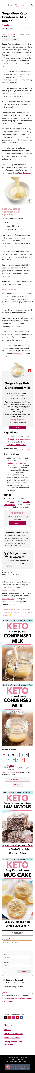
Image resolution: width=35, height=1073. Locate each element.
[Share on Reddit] (18, 755)
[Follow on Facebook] (21, 1017)
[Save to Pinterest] (4, 755)
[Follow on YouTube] (17, 1017)
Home (3, 34)
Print (17, 427)
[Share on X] (13, 755)
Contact (7, 1029)
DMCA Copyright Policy (13, 1033)
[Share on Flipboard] (23, 760)
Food (8, 34)
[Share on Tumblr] (22, 755)
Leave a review (17, 523)
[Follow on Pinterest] (9, 1017)
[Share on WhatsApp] (4, 760)
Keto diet (17, 784)
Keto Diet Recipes (15, 34)
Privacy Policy (9, 1061)
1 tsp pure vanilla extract (16, 445)
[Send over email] (14, 760)
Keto (26, 779)
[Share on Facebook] (8, 755)
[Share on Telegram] (8, 760)
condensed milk (13, 779)
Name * (7, 954)
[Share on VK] (18, 760)
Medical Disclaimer (12, 1037)
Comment (6, 939)
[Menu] (3, 5)
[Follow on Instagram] (13, 1017)
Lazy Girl (6, 24)
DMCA (16, 1061)
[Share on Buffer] (27, 755)
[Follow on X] (5, 1017)
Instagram (8, 566)
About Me (8, 1025)
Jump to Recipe (11, 39)
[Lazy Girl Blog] (17, 5)
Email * (7, 962)
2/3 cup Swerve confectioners (19, 439)
